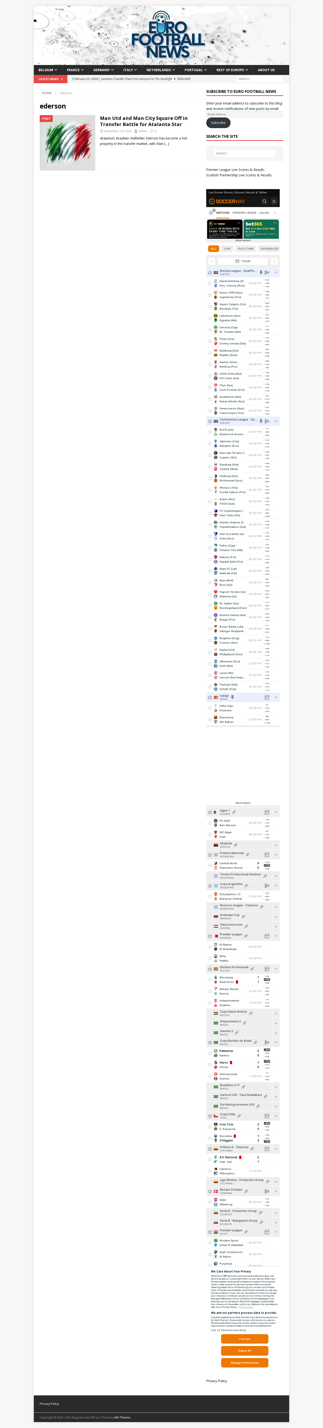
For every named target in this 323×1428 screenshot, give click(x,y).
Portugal (194, 70)
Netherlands (159, 70)
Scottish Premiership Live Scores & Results (239, 175)
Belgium (46, 70)
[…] (166, 143)
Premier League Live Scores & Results (235, 169)
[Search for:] (259, 79)
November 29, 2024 (117, 131)
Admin (142, 131)
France (73, 70)
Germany (101, 70)
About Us (266, 70)
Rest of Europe (230, 70)
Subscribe (218, 122)
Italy (128, 70)
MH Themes (123, 1417)
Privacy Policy (216, 1381)
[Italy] (67, 143)
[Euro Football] (161, 62)
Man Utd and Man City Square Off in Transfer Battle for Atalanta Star (144, 121)
